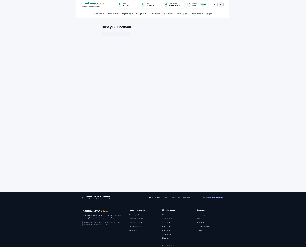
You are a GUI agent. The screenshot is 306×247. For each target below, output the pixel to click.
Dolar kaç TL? (167, 219)
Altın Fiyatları (113, 14)
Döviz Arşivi (168, 14)
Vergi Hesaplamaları (135, 226)
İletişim (209, 14)
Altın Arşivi (155, 14)
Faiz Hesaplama (182, 14)
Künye (199, 219)
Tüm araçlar (133, 230)
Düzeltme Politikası (203, 226)
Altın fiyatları (166, 230)
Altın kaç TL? (166, 226)
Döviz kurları (166, 215)
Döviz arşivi (166, 238)
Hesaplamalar (141, 14)
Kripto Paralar (127, 14)
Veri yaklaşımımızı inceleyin (213, 197)
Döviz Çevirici (197, 14)
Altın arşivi (165, 242)
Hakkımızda (201, 215)
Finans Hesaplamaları (136, 223)
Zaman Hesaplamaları (136, 215)
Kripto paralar (166, 234)
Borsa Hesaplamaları (136, 219)
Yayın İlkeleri (201, 223)
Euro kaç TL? (166, 223)
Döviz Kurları (99, 14)
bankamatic (95, 211)
